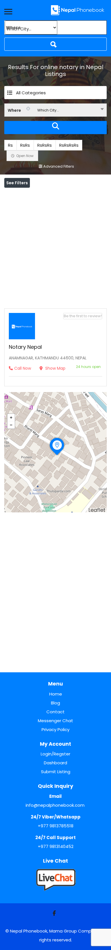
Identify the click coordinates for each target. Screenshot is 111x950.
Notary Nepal (25, 346)
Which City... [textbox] (48, 110)
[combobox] (55, 110)
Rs (10, 145)
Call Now (22, 368)
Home (55, 694)
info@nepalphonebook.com (55, 805)
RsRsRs (44, 145)
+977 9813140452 (55, 846)
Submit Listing (55, 772)
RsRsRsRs (69, 145)
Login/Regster (55, 754)
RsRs (25, 145)
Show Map (54, 368)
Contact (55, 712)
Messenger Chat (55, 721)
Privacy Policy (55, 729)
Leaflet (97, 510)
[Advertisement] (55, 247)
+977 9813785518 (55, 826)
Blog (55, 703)
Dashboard (55, 763)
